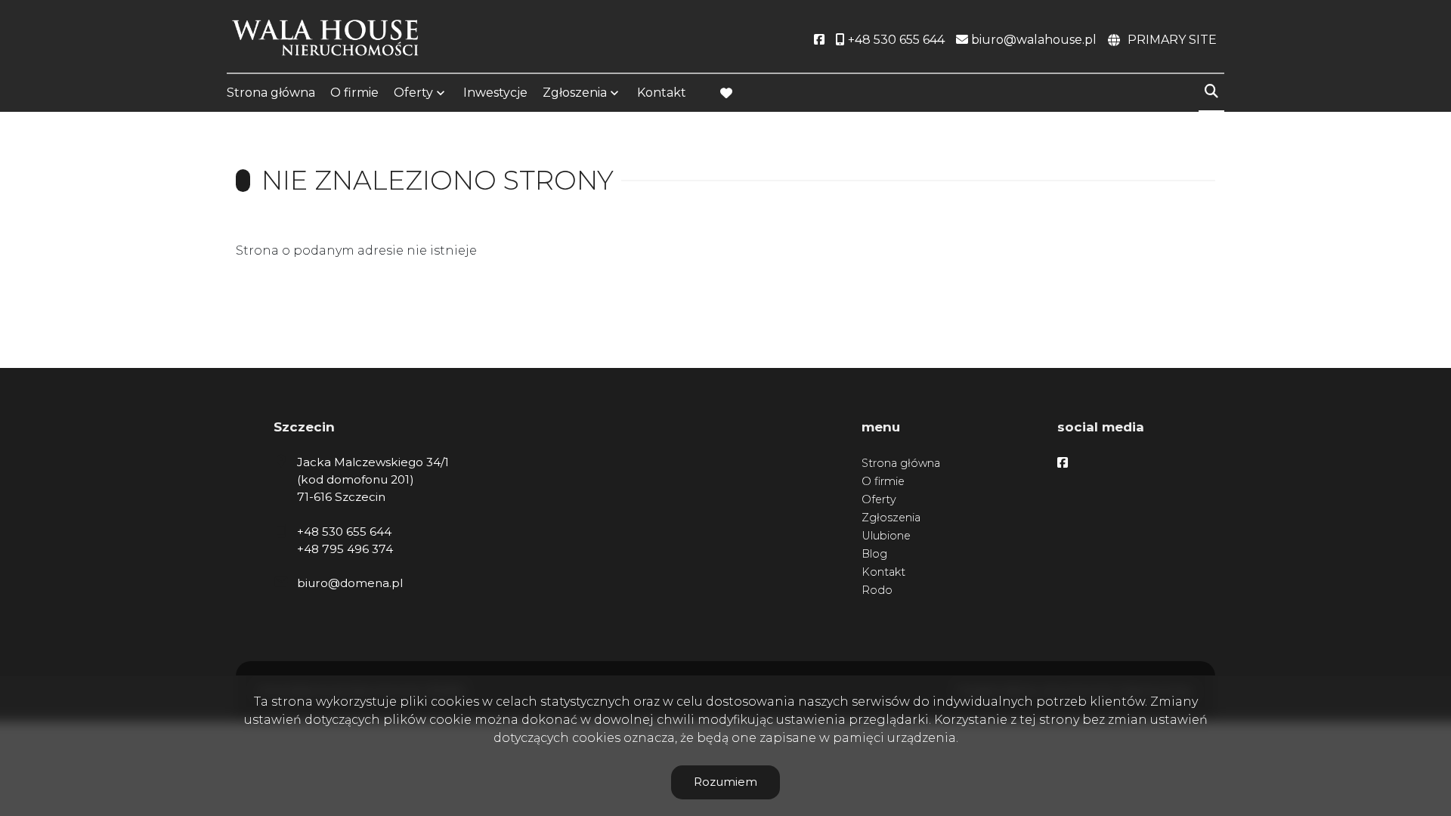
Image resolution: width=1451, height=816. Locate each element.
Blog (874, 554)
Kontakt (661, 92)
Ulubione (886, 535)
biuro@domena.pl (350, 583)
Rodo (877, 590)
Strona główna (271, 92)
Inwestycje (495, 92)
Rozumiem (725, 781)
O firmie (354, 92)
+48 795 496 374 (345, 549)
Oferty (413, 92)
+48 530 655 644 (344, 531)
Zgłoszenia (891, 517)
